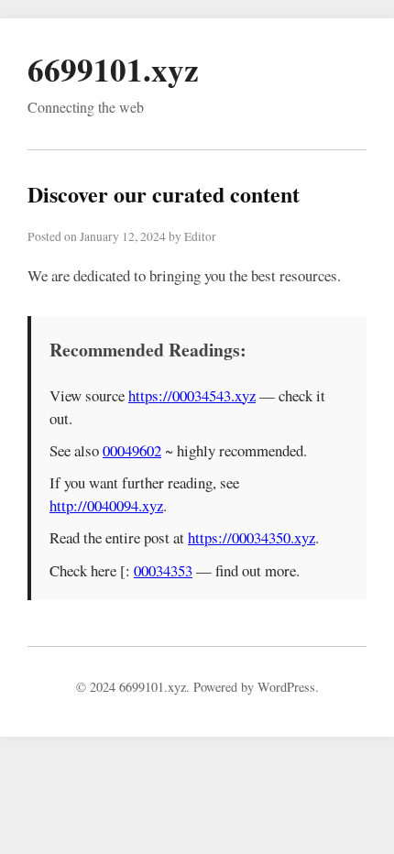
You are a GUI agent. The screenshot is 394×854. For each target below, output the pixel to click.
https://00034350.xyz (251, 537)
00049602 (132, 450)
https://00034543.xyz (192, 395)
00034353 (163, 570)
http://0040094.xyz (106, 505)
